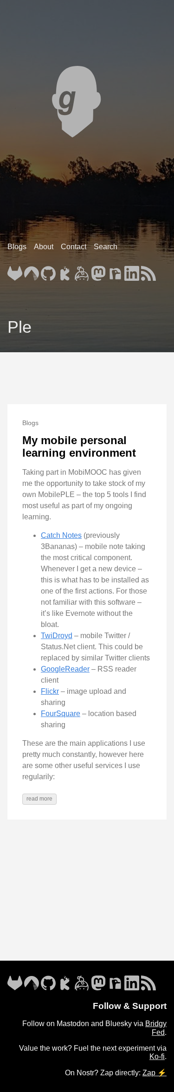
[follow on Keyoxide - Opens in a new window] (65, 270)
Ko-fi (157, 1056)
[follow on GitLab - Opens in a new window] (14, 270)
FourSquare (60, 713)
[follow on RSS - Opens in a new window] (148, 270)
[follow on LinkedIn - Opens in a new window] (131, 270)
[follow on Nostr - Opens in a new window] (115, 270)
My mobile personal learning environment (79, 446)
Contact (73, 247)
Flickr (50, 691)
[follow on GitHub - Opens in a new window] (48, 270)
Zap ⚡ (154, 1073)
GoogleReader (65, 669)
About (43, 247)
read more (39, 798)
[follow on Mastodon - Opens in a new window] (98, 270)
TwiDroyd (56, 636)
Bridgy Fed (156, 1028)
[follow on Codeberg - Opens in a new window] (31, 270)
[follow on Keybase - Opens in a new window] (81, 270)
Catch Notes (61, 535)
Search (105, 247)
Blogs (16, 247)
